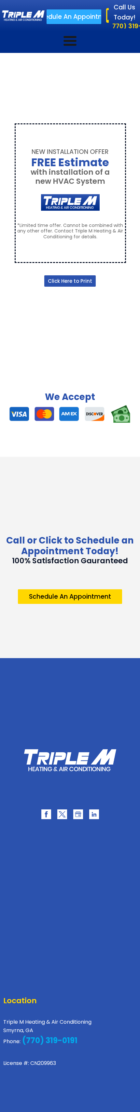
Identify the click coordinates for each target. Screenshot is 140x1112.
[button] (74, 16)
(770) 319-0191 (49, 1040)
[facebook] (46, 814)
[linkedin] (94, 814)
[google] (78, 814)
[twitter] (62, 814)
